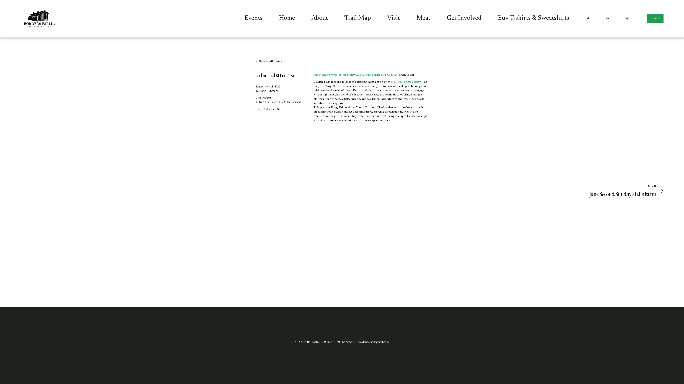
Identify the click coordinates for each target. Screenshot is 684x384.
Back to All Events (270, 61)
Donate (655, 18)
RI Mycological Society (406, 82)
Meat (423, 18)
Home (287, 18)
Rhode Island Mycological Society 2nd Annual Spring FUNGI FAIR (355, 74)
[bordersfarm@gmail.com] (628, 18)
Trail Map (357, 18)
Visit (393, 18)
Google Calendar (265, 109)
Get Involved (464, 18)
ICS (279, 109)
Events (253, 18)
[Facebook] (588, 18)
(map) (297, 102)
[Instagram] (608, 18)
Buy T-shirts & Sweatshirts (533, 18)
